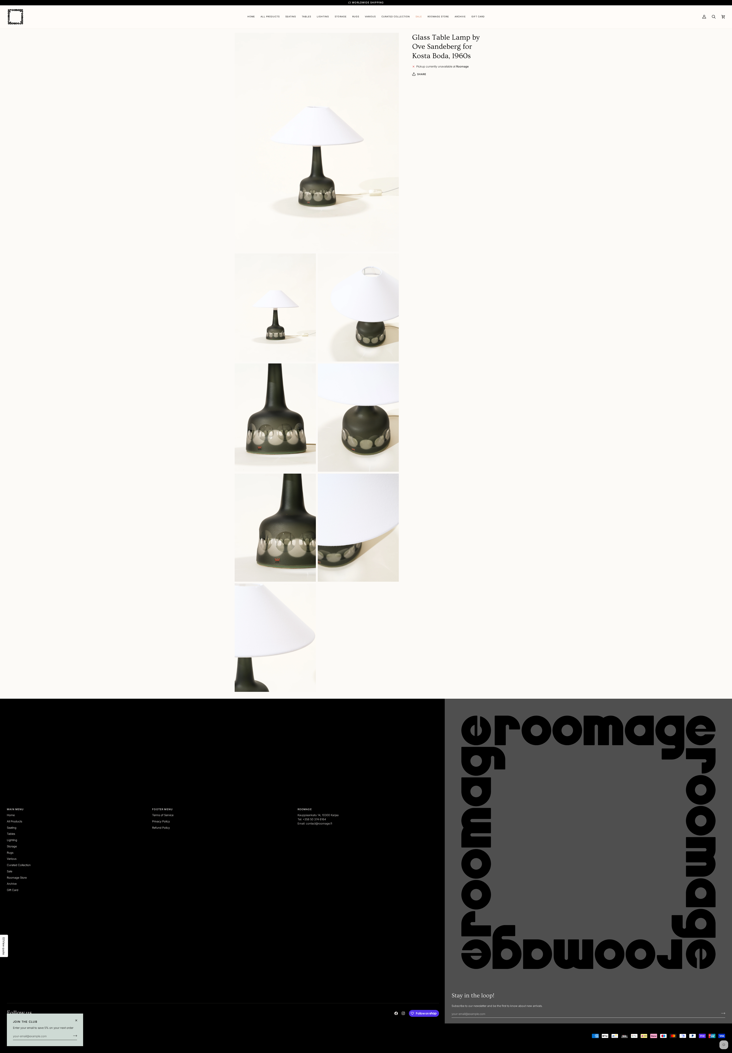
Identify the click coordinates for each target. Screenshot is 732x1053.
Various (11, 858)
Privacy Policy (161, 821)
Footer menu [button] (162, 809)
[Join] (74, 1036)
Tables (11, 833)
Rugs (10, 852)
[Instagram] (403, 1013)
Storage (12, 846)
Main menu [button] (15, 809)
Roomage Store (17, 877)
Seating (11, 827)
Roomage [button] (305, 809)
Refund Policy (161, 827)
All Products (14, 821)
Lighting (12, 840)
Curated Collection (19, 865)
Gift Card (12, 890)
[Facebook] (396, 1013)
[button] (291, 16)
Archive (12, 883)
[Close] (78, 1020)
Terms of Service (162, 815)
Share (421, 74)
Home (11, 815)
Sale (9, 871)
